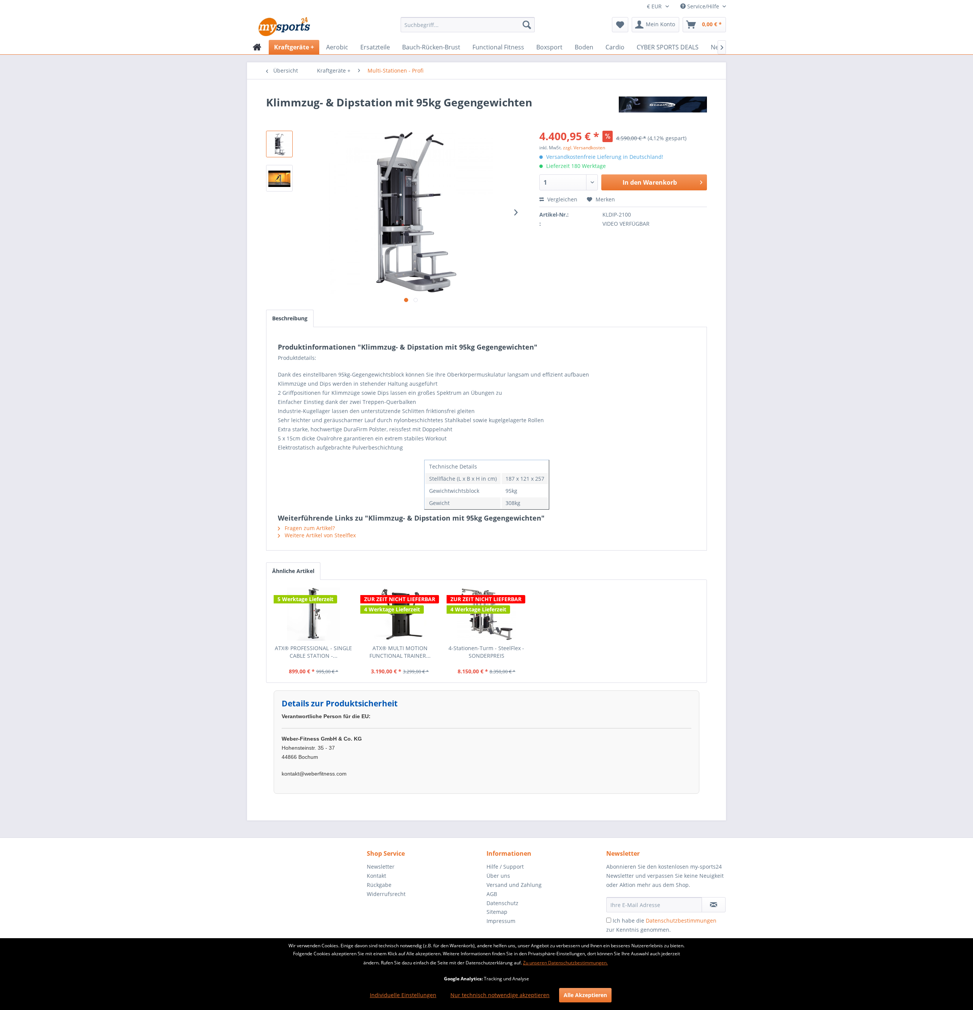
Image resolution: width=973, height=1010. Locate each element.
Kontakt (376, 875)
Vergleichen (561, 199)
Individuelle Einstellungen (403, 995)
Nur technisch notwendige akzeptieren (500, 995)
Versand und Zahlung (514, 884)
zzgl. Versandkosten (584, 147)
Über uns (498, 875)
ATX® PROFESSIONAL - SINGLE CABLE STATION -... (313, 651)
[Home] (257, 47)
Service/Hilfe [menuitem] (703, 6)
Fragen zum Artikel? (309, 528)
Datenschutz (502, 903)
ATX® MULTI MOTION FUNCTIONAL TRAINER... (400, 651)
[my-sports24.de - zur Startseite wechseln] (283, 26)
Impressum (500, 921)
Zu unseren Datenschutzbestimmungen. (565, 962)
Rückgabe (379, 884)
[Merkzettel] (620, 24)
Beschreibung (289, 318)
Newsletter (381, 866)
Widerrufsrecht (386, 894)
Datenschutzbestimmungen (681, 920)
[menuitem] (468, 24)
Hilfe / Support (505, 866)
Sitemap (496, 911)
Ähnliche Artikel (293, 571)
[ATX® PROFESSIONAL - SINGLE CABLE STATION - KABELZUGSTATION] (313, 614)
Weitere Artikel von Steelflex (319, 535)
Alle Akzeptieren (585, 995)
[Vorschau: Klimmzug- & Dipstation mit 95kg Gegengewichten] (279, 144)
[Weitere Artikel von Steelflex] (663, 110)
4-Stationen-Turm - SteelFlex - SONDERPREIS (486, 651)
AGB (491, 894)
